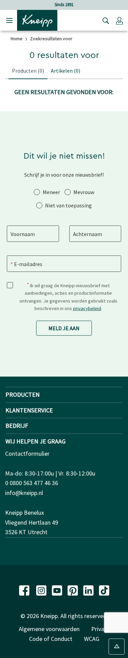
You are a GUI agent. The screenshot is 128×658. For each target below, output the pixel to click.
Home (17, 38)
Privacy (100, 629)
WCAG (91, 639)
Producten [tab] (28, 70)
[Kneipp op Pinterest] (73, 590)
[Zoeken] (104, 20)
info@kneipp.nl (24, 493)
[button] (119, 20)
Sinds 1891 (64, 5)
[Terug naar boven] (117, 647)
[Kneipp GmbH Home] (37, 19)
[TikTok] (104, 590)
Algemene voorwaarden (49, 629)
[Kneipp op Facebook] (25, 590)
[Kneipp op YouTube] (57, 590)
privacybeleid (87, 308)
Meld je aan (64, 328)
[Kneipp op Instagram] (42, 590)
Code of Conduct (50, 639)
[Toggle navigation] (9, 20)
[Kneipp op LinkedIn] (89, 590)
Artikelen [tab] (65, 70)
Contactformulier (27, 453)
